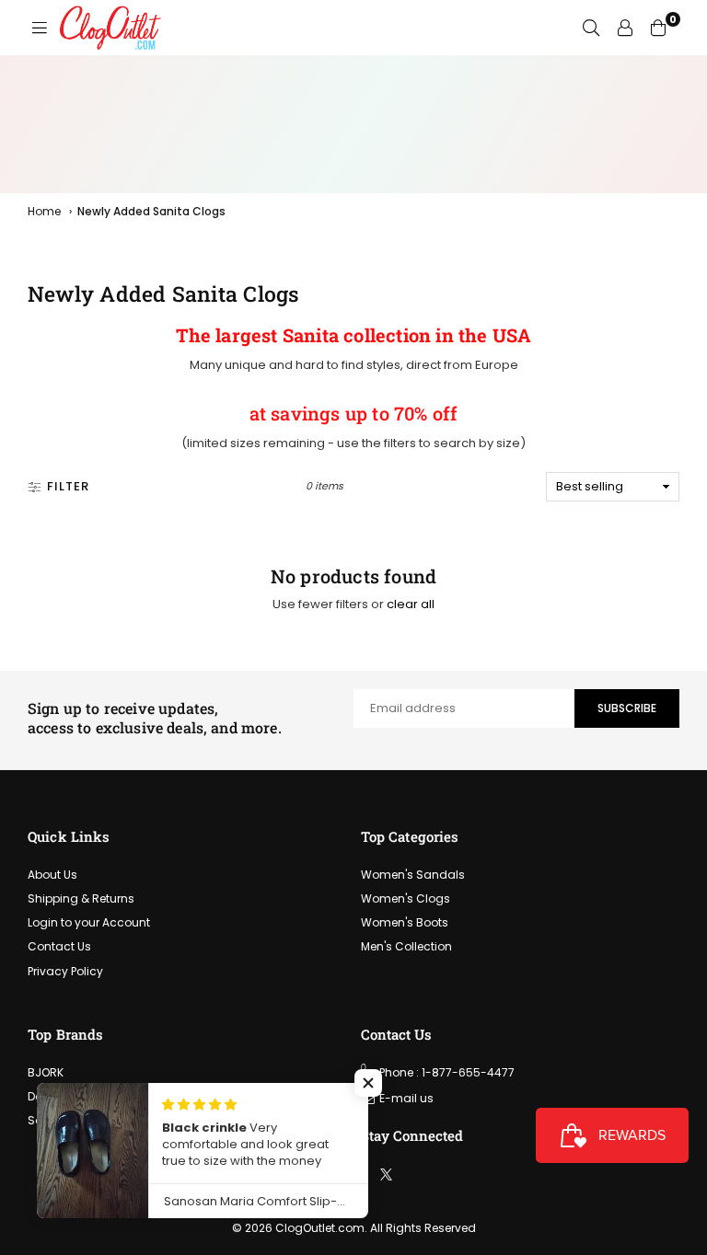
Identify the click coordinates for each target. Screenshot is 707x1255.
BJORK (46, 1072)
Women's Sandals (413, 874)
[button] (368, 1083)
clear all (411, 604)
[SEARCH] (591, 27)
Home (44, 211)
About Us (52, 874)
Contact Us (59, 946)
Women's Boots (404, 922)
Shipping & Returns (81, 898)
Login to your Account (89, 922)
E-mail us (406, 1098)
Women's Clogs (405, 898)
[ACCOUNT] (625, 27)
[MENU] (39, 27)
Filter (68, 486)
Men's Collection (406, 946)
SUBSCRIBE (626, 708)
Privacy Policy (65, 971)
